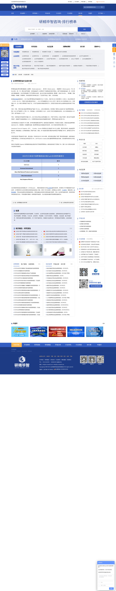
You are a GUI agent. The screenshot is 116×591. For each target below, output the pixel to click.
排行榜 (80, 13)
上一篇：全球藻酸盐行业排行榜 (20, 202)
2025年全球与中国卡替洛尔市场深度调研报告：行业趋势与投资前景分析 (27, 280)
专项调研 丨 (89, 85)
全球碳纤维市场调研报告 (85, 226)
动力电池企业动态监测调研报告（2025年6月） (57, 283)
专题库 (90, 13)
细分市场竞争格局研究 (43, 68)
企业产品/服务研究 (84, 56)
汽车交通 (85, 158)
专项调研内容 (35, 51)
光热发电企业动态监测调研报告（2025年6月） (57, 280)
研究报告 (35, 13)
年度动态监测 (97, 177)
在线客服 (90, 1)
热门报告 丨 (84, 90)
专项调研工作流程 (46, 51)
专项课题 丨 (86, 91)
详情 (32, 74)
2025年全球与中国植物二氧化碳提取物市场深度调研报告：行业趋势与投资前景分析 (26, 268)
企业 (95, 188)
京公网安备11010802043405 (61, 369)
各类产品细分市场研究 (64, 65)
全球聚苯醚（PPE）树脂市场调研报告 (88, 231)
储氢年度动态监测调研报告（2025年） (55, 275)
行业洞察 (4, 71)
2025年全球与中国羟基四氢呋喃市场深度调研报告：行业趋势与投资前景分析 (27, 297)
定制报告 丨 (95, 90)
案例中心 (97, 46)
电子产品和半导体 (96, 161)
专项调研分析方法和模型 (60, 51)
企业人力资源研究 (38, 61)
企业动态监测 (85, 180)
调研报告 (30, 351)
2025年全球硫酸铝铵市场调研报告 (22, 270)
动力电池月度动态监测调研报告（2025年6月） (57, 307)
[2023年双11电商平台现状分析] (94, 332)
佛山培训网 (24, 351)
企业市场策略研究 (38, 58)
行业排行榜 (26, 74)
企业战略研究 (55, 56)
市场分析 (47, 13)
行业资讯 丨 (95, 96)
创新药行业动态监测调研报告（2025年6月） (57, 295)
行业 (101, 188)
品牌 (98, 188)
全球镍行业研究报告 (84, 223)
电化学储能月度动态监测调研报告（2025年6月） (58, 268)
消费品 (96, 147)
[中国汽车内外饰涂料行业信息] (38, 332)
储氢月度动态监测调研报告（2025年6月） (56, 285)
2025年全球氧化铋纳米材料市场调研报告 (23, 300)
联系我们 (69, 359)
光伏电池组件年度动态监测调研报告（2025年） (57, 312)
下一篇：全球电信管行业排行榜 (66, 202)
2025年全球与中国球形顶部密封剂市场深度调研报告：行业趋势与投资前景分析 (27, 295)
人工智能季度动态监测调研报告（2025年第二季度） (58, 297)
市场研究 (19, 351)
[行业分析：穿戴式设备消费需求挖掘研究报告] (76, 332)
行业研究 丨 (84, 85)
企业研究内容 (45, 56)
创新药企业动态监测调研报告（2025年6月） (57, 302)
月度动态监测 (97, 173)
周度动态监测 (85, 173)
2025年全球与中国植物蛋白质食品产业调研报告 (25, 273)
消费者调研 (66, 46)
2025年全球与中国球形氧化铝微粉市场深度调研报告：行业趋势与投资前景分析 (27, 290)
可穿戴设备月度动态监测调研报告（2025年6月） (58, 278)
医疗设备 (85, 150)
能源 (85, 143)
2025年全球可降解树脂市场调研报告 (22, 283)
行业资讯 (58, 13)
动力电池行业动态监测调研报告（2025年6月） (57, 270)
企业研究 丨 (95, 85)
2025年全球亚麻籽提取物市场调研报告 (23, 305)
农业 (96, 143)
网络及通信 (96, 158)
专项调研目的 (25, 51)
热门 (93, 188)
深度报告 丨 (89, 90)
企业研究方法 (35, 56)
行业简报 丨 (89, 96)
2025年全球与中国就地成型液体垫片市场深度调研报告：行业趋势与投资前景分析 (27, 302)
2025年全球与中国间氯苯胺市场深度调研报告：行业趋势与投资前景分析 (27, 312)
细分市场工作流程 (38, 65)
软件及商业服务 (84, 161)
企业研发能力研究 (63, 58)
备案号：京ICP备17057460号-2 (46, 369)
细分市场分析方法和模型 (28, 68)
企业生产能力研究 (51, 58)
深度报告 (4, 68)
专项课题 (48, 345)
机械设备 (96, 150)
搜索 (84, 29)
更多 (71, 228)
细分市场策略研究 (51, 65)
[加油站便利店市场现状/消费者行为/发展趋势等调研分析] (57, 332)
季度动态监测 (85, 177)
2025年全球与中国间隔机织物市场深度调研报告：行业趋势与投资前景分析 (27, 314)
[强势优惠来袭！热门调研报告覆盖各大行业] (20, 332)
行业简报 (69, 13)
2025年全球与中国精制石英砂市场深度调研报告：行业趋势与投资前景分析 (27, 307)
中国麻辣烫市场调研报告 (85, 221)
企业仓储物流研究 (86, 58)
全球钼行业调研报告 (84, 228)
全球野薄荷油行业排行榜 (27, 39)
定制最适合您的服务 (91, 102)
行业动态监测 (97, 180)
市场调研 (22, 13)
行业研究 (64, 190)
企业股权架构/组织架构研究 (69, 56)
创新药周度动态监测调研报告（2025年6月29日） (58, 305)
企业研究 (50, 187)
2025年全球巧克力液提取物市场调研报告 (23, 278)
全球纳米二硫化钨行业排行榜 (82, 39)
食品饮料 (85, 154)
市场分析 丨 (84, 96)
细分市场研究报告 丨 (93, 91)
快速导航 (16, 345)
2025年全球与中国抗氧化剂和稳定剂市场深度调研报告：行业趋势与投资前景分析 (27, 275)
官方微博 (77, 1)
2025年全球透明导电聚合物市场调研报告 (23, 287)
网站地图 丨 (64, 359)
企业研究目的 (25, 56)
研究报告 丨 (48, 359)
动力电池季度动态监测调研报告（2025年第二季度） (58, 273)
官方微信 (70, 1)
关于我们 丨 (42, 359)
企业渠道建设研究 (26, 61)
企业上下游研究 (75, 58)
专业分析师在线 (96, 286)
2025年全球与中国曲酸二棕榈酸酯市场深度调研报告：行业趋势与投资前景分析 (27, 285)
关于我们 (100, 13)
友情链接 (13, 349)
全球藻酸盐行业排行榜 (53, 39)
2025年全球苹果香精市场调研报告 (22, 309)
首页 (12, 13)
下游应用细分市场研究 (91, 65)
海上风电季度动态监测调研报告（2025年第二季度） (58, 314)
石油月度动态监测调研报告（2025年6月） (56, 287)
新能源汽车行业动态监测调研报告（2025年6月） (58, 290)
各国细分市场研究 (77, 65)
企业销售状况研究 (26, 58)
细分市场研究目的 (26, 65)
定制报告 (4, 65)
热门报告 (4, 62)
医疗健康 (96, 154)
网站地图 (83, 1)
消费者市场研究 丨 (87, 86)
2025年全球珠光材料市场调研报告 (22, 292)
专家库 (93, 86)
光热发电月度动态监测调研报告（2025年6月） (57, 300)
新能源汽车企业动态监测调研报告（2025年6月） (58, 292)
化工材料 (85, 147)
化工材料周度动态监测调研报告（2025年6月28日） (58, 309)
